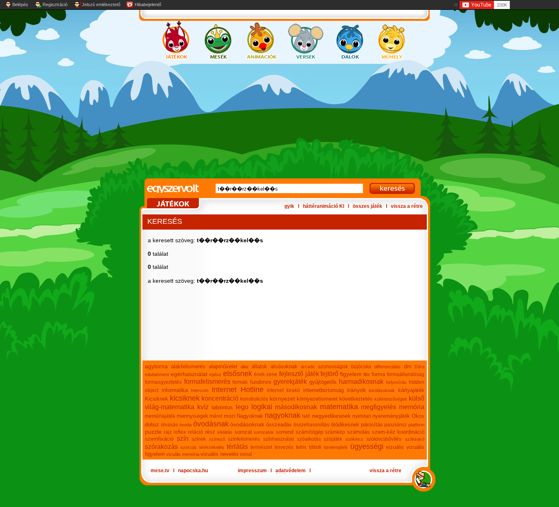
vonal (246, 454)
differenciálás (387, 366)
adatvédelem (290, 470)
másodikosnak (296, 406)
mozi (229, 416)
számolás (358, 432)
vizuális (395, 447)
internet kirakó (283, 390)
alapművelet (223, 366)
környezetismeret (317, 399)
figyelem (351, 374)
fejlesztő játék (299, 373)
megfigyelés (378, 406)
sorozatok (264, 432)
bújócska (361, 367)
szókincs (354, 439)
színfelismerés (244, 439)
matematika (339, 407)
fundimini (260, 382)
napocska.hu (193, 470)
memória (411, 406)
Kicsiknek (156, 399)
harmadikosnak (361, 381)
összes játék (367, 206)
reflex (180, 432)
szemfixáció (159, 439)
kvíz (203, 406)
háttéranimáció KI (323, 206)
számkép (335, 432)
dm (407, 366)
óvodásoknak (247, 424)
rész (210, 432)
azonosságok (333, 367)
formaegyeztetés (163, 382)
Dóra (419, 366)
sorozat (243, 432)
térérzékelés (211, 447)
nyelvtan (361, 416)
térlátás (237, 446)
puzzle (153, 431)
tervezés (284, 447)
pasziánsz (395, 425)
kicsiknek (185, 398)
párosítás (372, 424)
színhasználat (278, 439)
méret (216, 416)
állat (244, 366)
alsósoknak (284, 366)
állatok (259, 366)
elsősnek (237, 374)
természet (261, 447)
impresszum (252, 470)
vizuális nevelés (220, 454)
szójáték (333, 439)
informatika (175, 390)
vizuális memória (182, 454)
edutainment (157, 374)
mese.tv (160, 470)
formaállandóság (405, 374)
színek (199, 439)
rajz (168, 432)
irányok (356, 390)
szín (183, 438)
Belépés (20, 4)
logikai (261, 407)
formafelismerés (207, 381)
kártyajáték (411, 390)
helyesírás (396, 382)
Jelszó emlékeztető (101, 4)
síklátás (224, 432)
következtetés (356, 399)
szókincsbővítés (383, 439)
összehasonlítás (311, 425)
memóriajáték (160, 416)
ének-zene (265, 374)
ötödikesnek (345, 424)
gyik (289, 206)
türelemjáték (336, 447)
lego (242, 406)
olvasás (169, 425)
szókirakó (414, 439)
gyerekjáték (290, 381)
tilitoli (315, 447)
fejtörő (329, 373)
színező (217, 439)
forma (378, 374)
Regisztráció (55, 4)
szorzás (188, 447)
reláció (195, 432)
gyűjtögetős (323, 382)
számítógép (309, 432)
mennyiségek (192, 416)
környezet (282, 398)
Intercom (199, 390)
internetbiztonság (323, 390)
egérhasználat (189, 374)
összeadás (279, 424)
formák (240, 382)
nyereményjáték (391, 416)
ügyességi (366, 446)
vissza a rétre (407, 206)
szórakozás (161, 446)
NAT (306, 416)
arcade (308, 366)
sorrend (284, 432)
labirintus (222, 407)
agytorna (156, 366)
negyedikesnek (331, 415)
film (366, 374)
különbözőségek (390, 399)
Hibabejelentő (148, 4)
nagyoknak (282, 415)
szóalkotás (309, 439)
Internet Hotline (238, 389)
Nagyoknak (250, 416)
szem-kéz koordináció (398, 432)
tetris (301, 447)
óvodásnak (211, 424)
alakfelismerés (188, 366)
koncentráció (220, 398)
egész (215, 374)
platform (416, 424)
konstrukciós (254, 399)
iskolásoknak (382, 390)
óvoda (185, 424)
